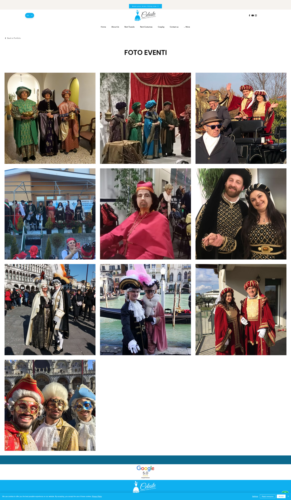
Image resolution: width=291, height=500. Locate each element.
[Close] (288, 496)
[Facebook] (249, 15)
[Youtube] (252, 15)
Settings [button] (255, 496)
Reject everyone (267, 496)
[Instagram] (256, 15)
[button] (187, 27)
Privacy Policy (97, 496)
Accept (281, 496)
